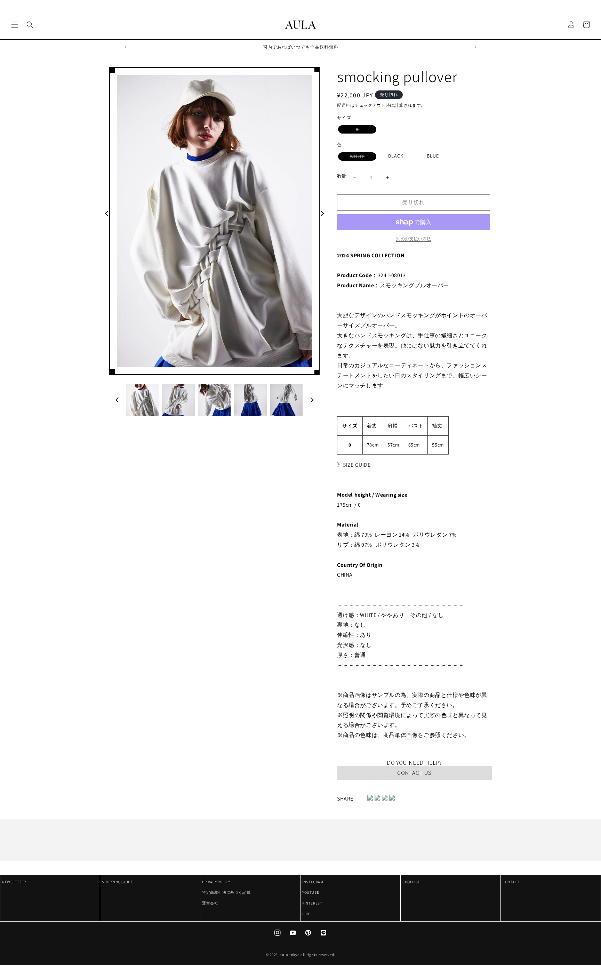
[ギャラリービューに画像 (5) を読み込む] (286, 400)
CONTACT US (414, 772)
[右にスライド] (322, 213)
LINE (306, 913)
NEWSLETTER (14, 881)
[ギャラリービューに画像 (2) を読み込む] (178, 400)
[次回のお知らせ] (475, 47)
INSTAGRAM (312, 881)
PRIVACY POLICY (216, 881)
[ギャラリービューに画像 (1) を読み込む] (142, 400)
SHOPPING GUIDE (117, 881)
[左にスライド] (106, 213)
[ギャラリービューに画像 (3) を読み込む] (214, 400)
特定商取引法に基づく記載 (226, 892)
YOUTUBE (310, 892)
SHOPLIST (411, 881)
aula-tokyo (289, 954)
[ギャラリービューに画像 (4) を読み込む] (250, 400)
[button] (14, 24)
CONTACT (511, 881)
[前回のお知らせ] (125, 47)
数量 (341, 176)
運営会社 (210, 903)
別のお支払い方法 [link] (413, 238)
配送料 (343, 105)
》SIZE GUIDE (354, 464)
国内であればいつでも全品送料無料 (300, 47)
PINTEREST (312, 903)
